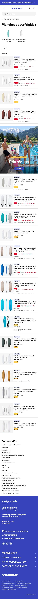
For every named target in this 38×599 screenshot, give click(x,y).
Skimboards (5, 468)
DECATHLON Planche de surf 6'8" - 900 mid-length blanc (25, 356)
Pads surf (5, 447)
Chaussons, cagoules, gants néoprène (14, 485)
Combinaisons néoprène (9, 473)
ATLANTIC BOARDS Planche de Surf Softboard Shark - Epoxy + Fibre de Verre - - (25, 268)
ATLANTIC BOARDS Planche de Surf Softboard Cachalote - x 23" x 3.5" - (25, 302)
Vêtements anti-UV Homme (10, 490)
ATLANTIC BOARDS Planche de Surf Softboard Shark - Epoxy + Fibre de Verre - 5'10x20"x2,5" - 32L (25, 199)
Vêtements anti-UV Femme (10, 493)
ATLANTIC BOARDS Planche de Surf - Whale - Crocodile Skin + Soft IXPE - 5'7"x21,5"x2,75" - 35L (25, 216)
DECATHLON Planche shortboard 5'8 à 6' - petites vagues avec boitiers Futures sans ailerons (25, 408)
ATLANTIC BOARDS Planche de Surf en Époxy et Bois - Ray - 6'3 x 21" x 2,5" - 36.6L (25, 285)
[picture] (6, 62)
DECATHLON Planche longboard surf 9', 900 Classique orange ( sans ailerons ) (25, 374)
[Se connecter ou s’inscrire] (30, 8)
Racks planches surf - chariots (11, 445)
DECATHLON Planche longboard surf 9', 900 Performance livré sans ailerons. (25, 391)
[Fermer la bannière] (34, 2)
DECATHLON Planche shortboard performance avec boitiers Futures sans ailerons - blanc (25, 60)
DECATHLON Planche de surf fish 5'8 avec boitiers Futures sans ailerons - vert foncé (25, 340)
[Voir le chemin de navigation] (2, 19)
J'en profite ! (19, 168)
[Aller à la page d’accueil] (17, 8)
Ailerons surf (6, 460)
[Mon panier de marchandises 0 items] (34, 8)
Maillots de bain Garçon (9, 488)
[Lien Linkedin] (11, 543)
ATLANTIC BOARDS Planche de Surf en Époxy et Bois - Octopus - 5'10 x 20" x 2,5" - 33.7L (25, 249)
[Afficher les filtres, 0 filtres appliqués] (4, 49)
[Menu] (4, 8)
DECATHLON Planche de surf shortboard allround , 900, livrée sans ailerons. (24, 79)
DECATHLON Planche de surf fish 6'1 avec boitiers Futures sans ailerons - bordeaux (25, 112)
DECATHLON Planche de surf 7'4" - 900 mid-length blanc (25, 232)
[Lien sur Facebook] (3, 543)
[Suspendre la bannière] (32, 2)
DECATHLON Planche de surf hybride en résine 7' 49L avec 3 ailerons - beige (25, 95)
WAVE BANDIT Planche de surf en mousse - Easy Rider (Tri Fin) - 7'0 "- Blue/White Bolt (25, 320)
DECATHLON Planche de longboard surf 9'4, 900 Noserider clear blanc (25, 424)
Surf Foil (4, 465)
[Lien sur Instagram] (7, 543)
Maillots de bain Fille (8, 483)
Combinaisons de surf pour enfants (13, 455)
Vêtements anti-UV (8, 480)
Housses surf (6, 452)
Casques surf (6, 450)
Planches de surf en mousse (8, 40)
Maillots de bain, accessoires (11, 478)
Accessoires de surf (8, 462)
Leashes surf (6, 457)
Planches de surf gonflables (21, 40)
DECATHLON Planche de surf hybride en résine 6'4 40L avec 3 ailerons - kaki (25, 181)
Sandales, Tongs (7, 475)
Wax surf (4, 470)
